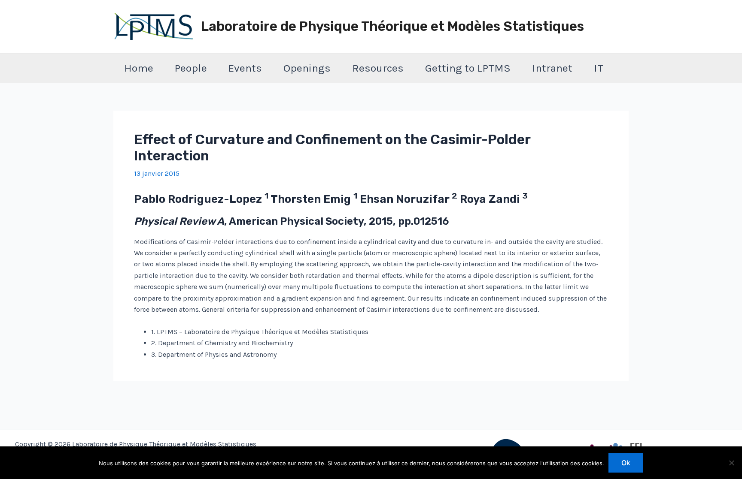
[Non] (731, 462)
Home (138, 68)
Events (245, 68)
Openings (307, 68)
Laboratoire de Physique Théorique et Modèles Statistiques (392, 26)
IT (598, 68)
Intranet (552, 68)
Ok (625, 462)
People (191, 68)
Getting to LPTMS (468, 68)
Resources (378, 68)
